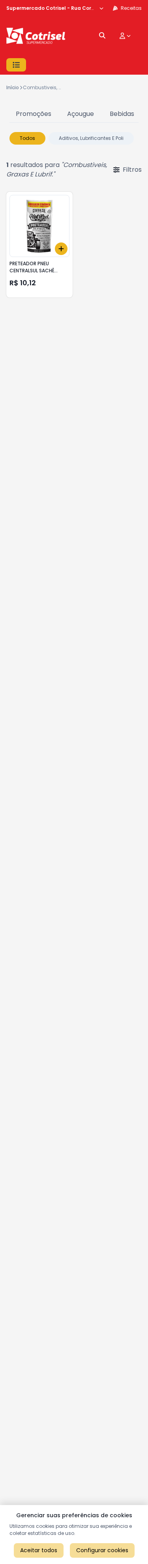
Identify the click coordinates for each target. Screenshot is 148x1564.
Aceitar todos (38, 1550)
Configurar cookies (102, 1550)
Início (12, 87)
